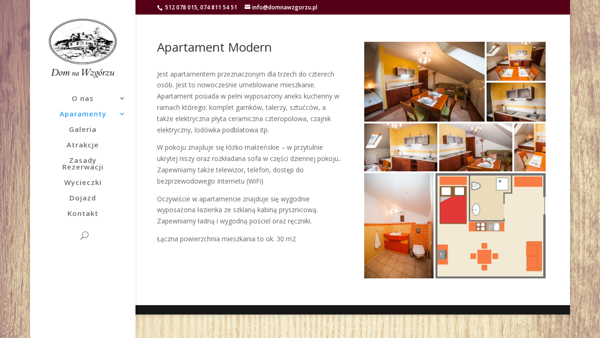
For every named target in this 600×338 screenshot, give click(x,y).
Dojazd (82, 198)
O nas (83, 99)
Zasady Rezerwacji (83, 164)
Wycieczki (83, 183)
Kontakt (83, 214)
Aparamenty (83, 114)
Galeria (83, 130)
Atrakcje (83, 145)
